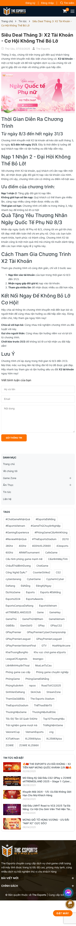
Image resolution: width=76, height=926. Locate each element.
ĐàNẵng (25, 585)
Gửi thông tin (14, 437)
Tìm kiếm (69, 2)
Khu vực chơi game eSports (50, 652)
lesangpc (38, 658)
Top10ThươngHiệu (54, 718)
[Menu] (73, 11)
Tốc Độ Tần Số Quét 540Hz (21, 718)
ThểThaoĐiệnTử (43, 705)
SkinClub (36, 691)
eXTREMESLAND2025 (18, 612)
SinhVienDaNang (15, 691)
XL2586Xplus (54, 738)
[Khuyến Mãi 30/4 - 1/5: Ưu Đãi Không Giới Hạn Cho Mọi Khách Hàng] (12, 794)
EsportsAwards (34, 598)
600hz (9, 552)
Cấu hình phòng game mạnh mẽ (24, 558)
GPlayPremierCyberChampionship (46, 632)
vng (51, 731)
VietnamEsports (34, 731)
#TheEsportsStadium (44, 539)
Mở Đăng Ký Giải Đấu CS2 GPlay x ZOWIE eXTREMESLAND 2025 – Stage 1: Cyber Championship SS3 (47, 781)
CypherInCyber (55, 579)
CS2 (58, 572)
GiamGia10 (26, 625)
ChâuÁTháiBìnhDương (18, 565)
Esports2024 (13, 598)
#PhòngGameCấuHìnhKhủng (51, 532)
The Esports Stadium (42, 698)
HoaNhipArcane (61, 645)
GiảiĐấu (10, 625)
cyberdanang (13, 579)
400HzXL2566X (41, 545)
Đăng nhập (47, 2)
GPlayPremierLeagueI (18, 638)
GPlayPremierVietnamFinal (21, 645)
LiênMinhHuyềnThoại (18, 665)
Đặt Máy (63, 913)
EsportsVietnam (48, 605)
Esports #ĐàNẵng (50, 592)
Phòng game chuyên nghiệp (52, 672)
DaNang (10, 585)
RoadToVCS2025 (51, 685)
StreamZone (53, 691)
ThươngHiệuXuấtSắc (44, 712)
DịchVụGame (13, 592)
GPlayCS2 (56, 625)
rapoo (32, 685)
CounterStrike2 (41, 572)
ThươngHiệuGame (16, 712)
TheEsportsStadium (17, 705)
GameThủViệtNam (32, 618)
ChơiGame (42, 565)
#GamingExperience (17, 532)
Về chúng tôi (10, 471)
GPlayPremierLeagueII (49, 638)
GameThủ (11, 618)
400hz (22, 545)
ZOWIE (10, 745)
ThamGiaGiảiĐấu (15, 698)
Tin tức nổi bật (13, 757)
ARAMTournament (29, 552)
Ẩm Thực (8, 484)
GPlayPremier (13, 632)
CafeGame (51, 552)
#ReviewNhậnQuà (16, 539)
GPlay (41, 625)
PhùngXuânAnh (14, 685)
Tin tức (7, 491)
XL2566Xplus (33, 738)
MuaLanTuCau (43, 665)
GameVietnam (57, 618)
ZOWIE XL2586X (29, 745)
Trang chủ (9, 463)
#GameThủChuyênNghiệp (46, 525)
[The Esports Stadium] (14, 11)
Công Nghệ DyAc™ (16, 572)
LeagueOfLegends (16, 658)
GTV (44, 645)
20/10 (65, 539)
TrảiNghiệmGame (53, 725)
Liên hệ (7, 498)
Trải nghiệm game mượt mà (21, 725)
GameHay (55, 612)
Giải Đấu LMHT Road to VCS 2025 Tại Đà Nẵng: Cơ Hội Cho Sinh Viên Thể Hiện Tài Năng (46, 809)
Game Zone (9, 478)
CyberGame (34, 579)
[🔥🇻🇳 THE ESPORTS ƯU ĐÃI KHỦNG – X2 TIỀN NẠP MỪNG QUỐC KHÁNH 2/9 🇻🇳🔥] (12, 766)
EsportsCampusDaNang (19, 605)
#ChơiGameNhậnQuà (18, 519)
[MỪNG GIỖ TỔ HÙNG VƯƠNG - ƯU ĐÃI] (12, 823)
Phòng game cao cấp (18, 672)
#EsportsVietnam (15, 525)
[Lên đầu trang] (71, 882)
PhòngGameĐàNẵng (37, 678)
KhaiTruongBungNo (17, 652)
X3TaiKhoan (12, 738)
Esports (30, 592)
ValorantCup (13, 731)
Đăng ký (30, 2)
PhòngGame (13, 678)
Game (40, 612)
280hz (9, 545)
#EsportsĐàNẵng (45, 519)
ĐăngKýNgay (43, 585)
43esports (62, 545)
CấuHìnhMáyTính (58, 558)
